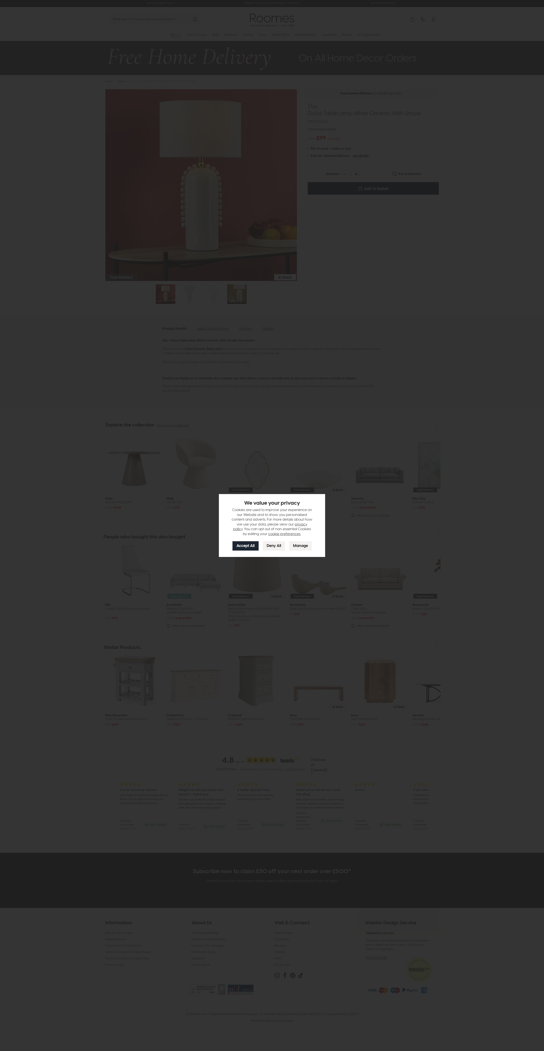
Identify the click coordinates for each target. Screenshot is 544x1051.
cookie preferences (284, 534)
